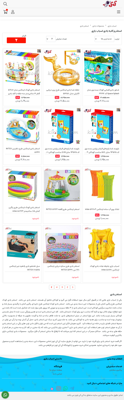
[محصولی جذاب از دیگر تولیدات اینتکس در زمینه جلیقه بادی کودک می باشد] (102, 244)
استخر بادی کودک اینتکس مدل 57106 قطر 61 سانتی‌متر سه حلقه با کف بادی (24, 91)
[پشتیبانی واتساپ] (5, 395)
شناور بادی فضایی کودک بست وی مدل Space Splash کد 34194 (103, 91)
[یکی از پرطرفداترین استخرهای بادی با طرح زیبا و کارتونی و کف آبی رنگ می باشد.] (62, 244)
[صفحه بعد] (51, 287)
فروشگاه (58, 366)
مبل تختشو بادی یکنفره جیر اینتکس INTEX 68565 (24, 268)
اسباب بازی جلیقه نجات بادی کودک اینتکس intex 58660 (104, 268)
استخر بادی (84, 26)
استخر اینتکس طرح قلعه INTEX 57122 (62, 209)
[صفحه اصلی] (112, 26)
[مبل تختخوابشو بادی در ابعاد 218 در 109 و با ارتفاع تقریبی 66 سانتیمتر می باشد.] (22, 244)
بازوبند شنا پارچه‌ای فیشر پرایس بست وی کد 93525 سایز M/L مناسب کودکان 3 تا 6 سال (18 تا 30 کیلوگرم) (102, 150)
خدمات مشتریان (114, 366)
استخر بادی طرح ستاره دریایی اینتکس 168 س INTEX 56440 (63, 268)
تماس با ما (57, 374)
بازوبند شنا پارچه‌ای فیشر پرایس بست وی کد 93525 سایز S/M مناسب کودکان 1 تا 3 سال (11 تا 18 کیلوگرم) (62, 150)
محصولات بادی (98, 26)
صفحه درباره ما (56, 370)
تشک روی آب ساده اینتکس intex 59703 (102, 209)
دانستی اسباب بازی (53, 359)
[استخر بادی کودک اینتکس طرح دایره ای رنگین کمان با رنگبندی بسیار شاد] (22, 185)
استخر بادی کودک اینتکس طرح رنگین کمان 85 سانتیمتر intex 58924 (24, 209)
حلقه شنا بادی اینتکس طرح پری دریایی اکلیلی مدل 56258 (62, 91)
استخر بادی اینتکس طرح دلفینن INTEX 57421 (23, 150)
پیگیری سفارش (115, 370)
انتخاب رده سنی (114, 359)
